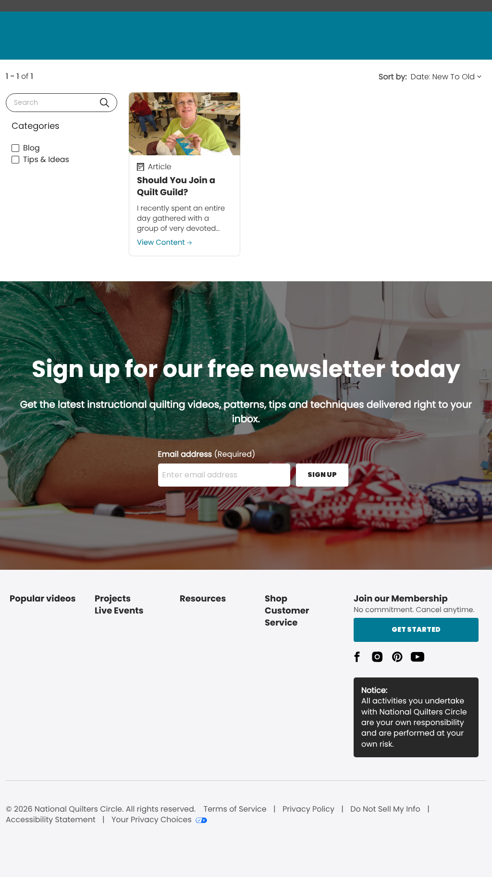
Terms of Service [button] (234, 809)
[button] (104, 102)
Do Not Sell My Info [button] (385, 809)
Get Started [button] (416, 629)
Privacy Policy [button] (308, 809)
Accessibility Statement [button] (51, 819)
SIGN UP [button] (322, 474)
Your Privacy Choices (151, 819)
